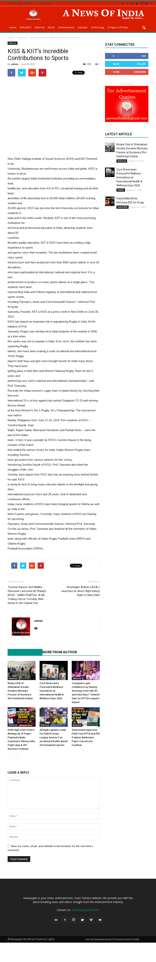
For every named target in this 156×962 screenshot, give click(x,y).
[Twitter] (137, 3)
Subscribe (140, 71)
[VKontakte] (146, 3)
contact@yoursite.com (85, 910)
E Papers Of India (118, 27)
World (51, 27)
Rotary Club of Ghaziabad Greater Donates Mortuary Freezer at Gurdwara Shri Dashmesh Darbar (20, 691)
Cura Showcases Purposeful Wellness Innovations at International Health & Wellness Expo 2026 (52, 691)
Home (12, 27)
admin (14, 64)
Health (44, 678)
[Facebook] (127, 3)
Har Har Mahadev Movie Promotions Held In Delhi (112, 939)
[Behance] (122, 3)
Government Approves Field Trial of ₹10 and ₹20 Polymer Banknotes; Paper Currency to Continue (86, 737)
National (39, 27)
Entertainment (66, 27)
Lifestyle (83, 27)
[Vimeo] (141, 3)
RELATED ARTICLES (23, 652)
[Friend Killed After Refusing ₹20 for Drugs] (110, 201)
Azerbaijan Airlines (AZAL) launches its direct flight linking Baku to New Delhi (81, 591)
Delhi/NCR (25, 27)
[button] (143, 27)
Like (143, 55)
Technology (97, 27)
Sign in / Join (45, 3)
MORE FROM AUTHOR (59, 652)
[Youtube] (37, 628)
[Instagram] (132, 3)
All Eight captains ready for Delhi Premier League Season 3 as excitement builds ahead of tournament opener (54, 737)
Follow (141, 63)
